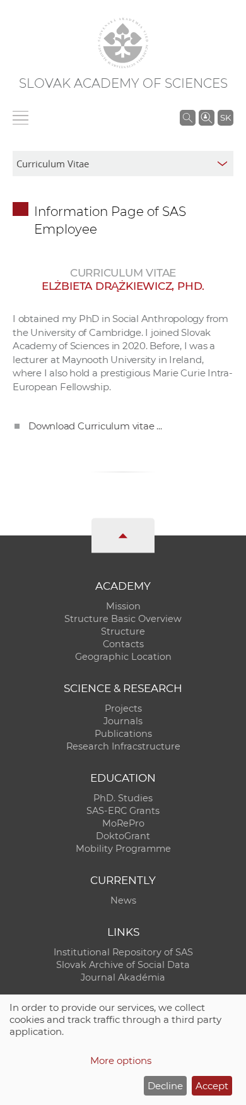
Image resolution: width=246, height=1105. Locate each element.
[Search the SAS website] (188, 117)
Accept (212, 1086)
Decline (165, 1086)
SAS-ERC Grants (123, 810)
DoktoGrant (123, 836)
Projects (123, 708)
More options (120, 1060)
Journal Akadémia (123, 977)
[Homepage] (123, 43)
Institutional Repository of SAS (123, 952)
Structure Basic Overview (123, 618)
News (123, 900)
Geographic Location (123, 656)
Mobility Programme (123, 848)
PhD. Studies (123, 798)
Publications (123, 733)
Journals (123, 721)
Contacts (123, 644)
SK (225, 117)
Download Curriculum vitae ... (94, 426)
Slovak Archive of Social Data (123, 965)
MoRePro (123, 823)
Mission (123, 606)
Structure (123, 631)
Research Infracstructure (123, 746)
